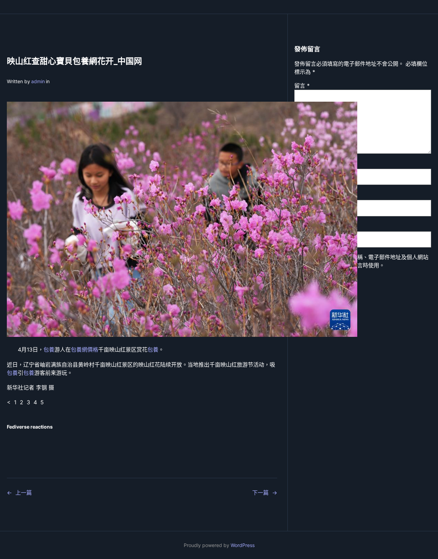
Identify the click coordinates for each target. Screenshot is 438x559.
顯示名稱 (307, 163)
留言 (302, 85)
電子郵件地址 (313, 194)
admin (38, 81)
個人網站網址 (310, 226)
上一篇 (23, 492)
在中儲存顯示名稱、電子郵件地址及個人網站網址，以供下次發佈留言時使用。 (365, 261)
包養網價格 (84, 349)
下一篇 (260, 492)
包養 (48, 349)
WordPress (243, 545)
